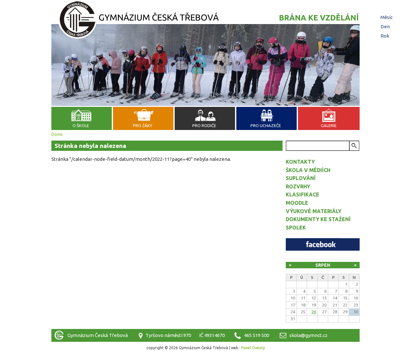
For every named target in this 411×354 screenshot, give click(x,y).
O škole (81, 125)
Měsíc (387, 17)
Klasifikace (302, 194)
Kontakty (300, 162)
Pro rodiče (204, 125)
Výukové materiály (313, 211)
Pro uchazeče (265, 125)
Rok (384, 36)
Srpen (322, 265)
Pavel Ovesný (253, 348)
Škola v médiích (308, 170)
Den (385, 26)
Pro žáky (142, 125)
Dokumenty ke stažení (318, 219)
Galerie (329, 125)
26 (313, 311)
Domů (57, 134)
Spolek (296, 227)
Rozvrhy (298, 186)
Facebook (323, 244)
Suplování (301, 178)
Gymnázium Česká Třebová (205, 21)
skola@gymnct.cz (308, 335)
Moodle (297, 203)
